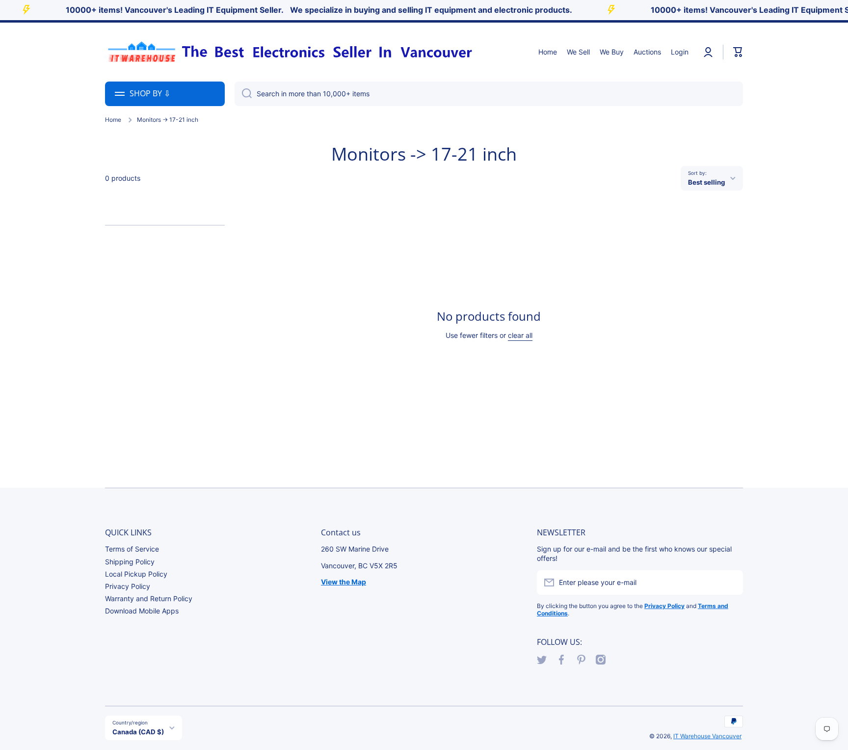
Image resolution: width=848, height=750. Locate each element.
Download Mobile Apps (142, 611)
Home (113, 119)
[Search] (243, 94)
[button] (738, 52)
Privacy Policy (127, 586)
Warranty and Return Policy (148, 598)
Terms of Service (132, 549)
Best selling (706, 182)
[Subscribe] (730, 582)
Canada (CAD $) (138, 732)
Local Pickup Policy (136, 574)
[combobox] (489, 94)
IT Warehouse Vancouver (707, 736)
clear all (520, 335)
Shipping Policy (130, 561)
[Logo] (289, 52)
